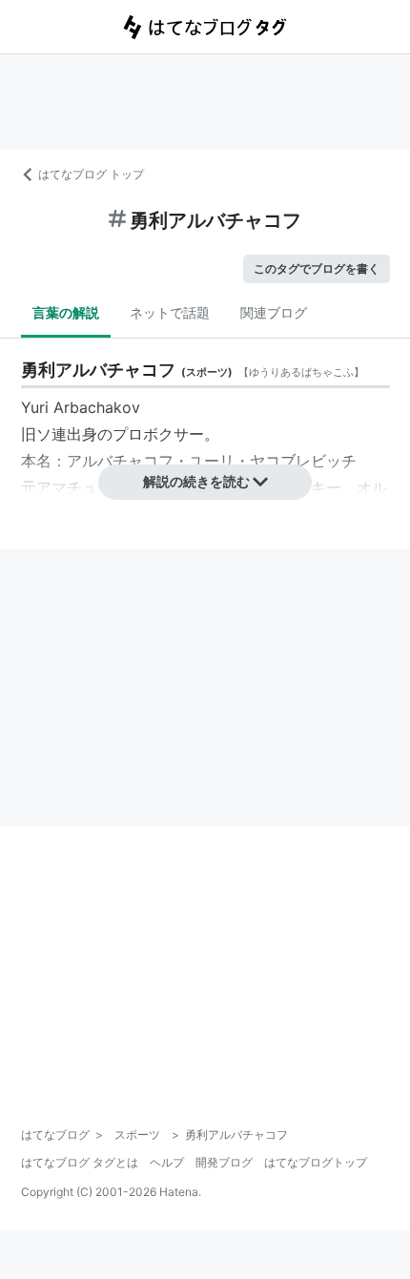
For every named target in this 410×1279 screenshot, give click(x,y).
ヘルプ (167, 1162)
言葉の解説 (65, 312)
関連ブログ (273, 312)
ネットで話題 (170, 312)
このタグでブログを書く (316, 268)
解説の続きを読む (196, 481)
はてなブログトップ (315, 1162)
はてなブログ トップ (91, 174)
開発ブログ (224, 1162)
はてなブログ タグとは (79, 1162)
